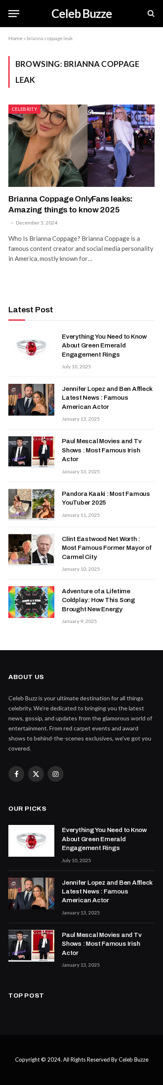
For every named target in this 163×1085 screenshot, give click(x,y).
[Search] (150, 13)
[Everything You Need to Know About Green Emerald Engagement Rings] (31, 347)
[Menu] (13, 13)
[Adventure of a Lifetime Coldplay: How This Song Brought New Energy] (31, 602)
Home (15, 38)
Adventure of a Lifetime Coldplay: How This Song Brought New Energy (98, 600)
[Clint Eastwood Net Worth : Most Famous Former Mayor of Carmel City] (31, 550)
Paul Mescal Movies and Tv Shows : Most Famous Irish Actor (101, 450)
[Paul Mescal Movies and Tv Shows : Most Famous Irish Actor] (31, 452)
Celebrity (24, 109)
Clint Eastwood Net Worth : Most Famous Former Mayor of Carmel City (106, 548)
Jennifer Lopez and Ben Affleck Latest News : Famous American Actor (107, 397)
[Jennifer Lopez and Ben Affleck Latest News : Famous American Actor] (31, 400)
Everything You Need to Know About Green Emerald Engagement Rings (104, 345)
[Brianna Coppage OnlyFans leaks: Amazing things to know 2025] (81, 146)
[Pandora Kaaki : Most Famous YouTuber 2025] (31, 505)
